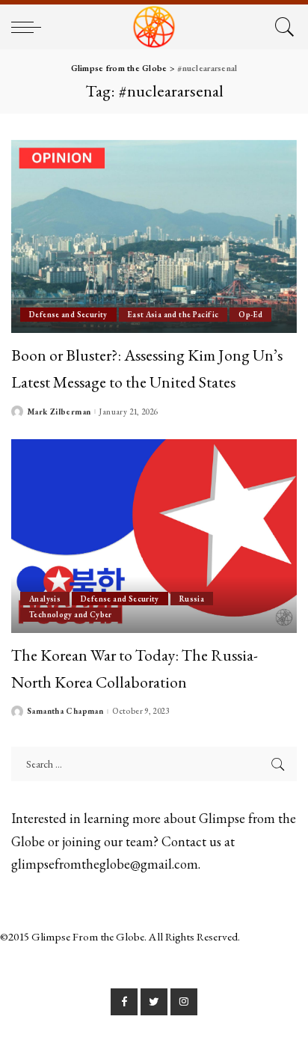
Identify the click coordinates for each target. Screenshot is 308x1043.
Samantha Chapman (65, 711)
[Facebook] (124, 1001)
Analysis (45, 598)
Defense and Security (68, 314)
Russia (191, 598)
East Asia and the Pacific (173, 314)
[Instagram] (183, 1001)
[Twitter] (154, 1001)
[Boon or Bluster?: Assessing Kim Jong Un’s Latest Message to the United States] (154, 236)
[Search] (282, 26)
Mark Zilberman (58, 412)
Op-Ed (250, 314)
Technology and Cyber (70, 614)
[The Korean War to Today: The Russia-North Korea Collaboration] (154, 535)
